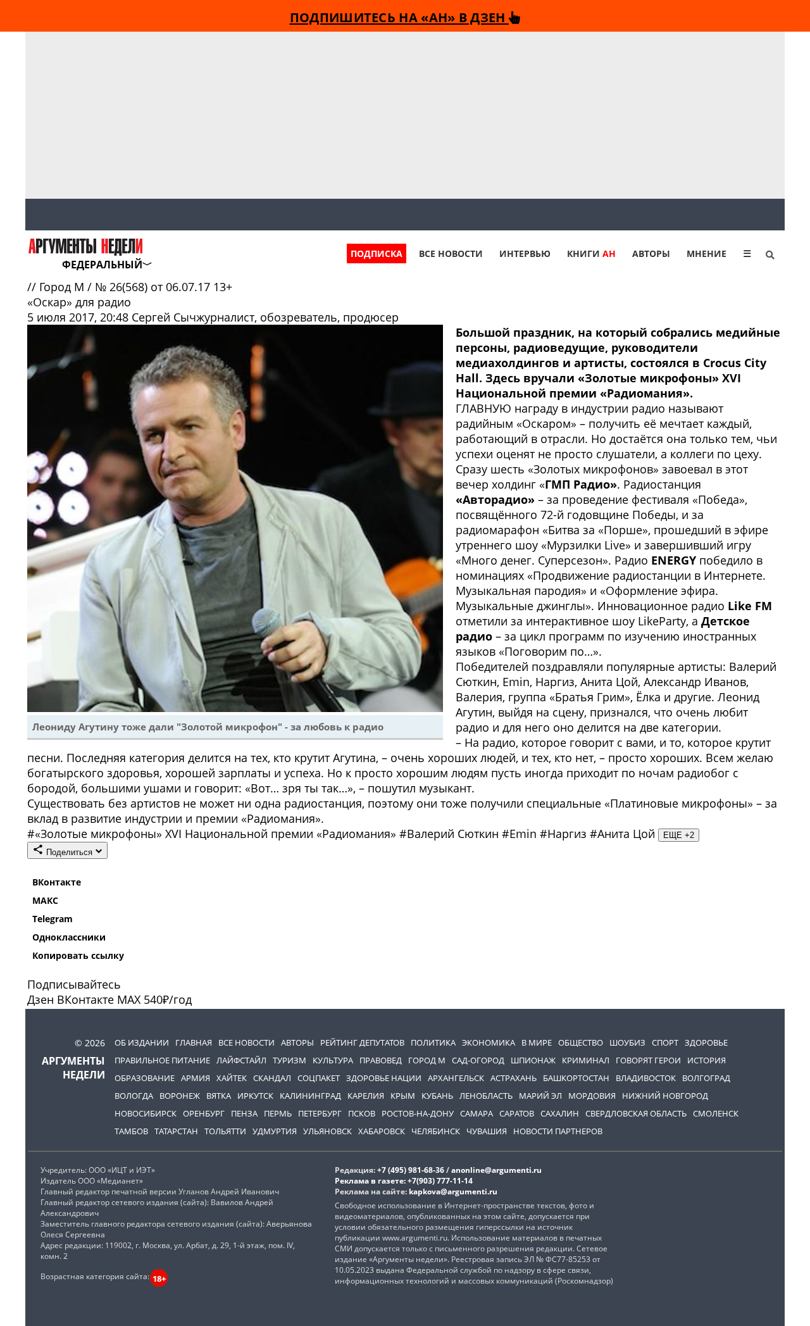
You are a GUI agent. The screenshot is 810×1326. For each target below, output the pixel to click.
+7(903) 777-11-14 (440, 1180)
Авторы (651, 253)
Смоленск (715, 1113)
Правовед (380, 1060)
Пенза (244, 1113)
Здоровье (706, 1042)
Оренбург (204, 1113)
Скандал (272, 1078)
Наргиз (565, 833)
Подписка (376, 253)
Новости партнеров (557, 1131)
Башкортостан (576, 1078)
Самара (476, 1113)
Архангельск (456, 1078)
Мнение (706, 253)
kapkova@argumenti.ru (453, 1191)
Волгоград (706, 1078)
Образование (145, 1078)
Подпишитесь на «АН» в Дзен (399, 17)
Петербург (320, 1113)
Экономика (488, 1042)
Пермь (278, 1113)
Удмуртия (274, 1131)
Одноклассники (69, 937)
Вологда (134, 1095)
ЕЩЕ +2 (678, 835)
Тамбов (131, 1131)
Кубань (437, 1095)
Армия (195, 1078)
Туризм (289, 1060)
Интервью (525, 253)
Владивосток (646, 1078)
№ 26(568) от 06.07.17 (154, 286)
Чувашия (486, 1131)
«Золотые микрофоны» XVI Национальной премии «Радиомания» (213, 833)
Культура (333, 1060)
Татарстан (176, 1131)
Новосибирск (146, 1113)
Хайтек (231, 1078)
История (706, 1060)
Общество (580, 1042)
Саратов (516, 1113)
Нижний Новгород (665, 1095)
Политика (433, 1042)
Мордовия (592, 1095)
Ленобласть (486, 1095)
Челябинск (435, 1131)
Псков (361, 1113)
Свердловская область (636, 1113)
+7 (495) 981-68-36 (410, 1170)
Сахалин (559, 1113)
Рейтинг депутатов (362, 1042)
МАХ (128, 999)
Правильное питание (162, 1060)
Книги (591, 253)
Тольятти (225, 1131)
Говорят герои (648, 1060)
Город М (63, 286)
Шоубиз (627, 1042)
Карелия (365, 1095)
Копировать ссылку (78, 955)
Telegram (52, 919)
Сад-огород (478, 1060)
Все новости (451, 253)
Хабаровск (381, 1131)
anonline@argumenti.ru (496, 1170)
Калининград (310, 1095)
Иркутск (255, 1095)
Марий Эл (540, 1095)
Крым (402, 1095)
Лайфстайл (241, 1060)
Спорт (665, 1042)
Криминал (585, 1060)
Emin (521, 833)
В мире (536, 1042)
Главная (193, 1042)
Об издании (142, 1042)
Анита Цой (624, 833)
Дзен (40, 999)
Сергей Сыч (164, 317)
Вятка (218, 1095)
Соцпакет (318, 1078)
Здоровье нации (383, 1078)
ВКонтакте (56, 882)
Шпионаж (533, 1060)
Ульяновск (327, 1131)
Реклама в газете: (370, 1180)
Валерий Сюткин (450, 833)
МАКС (45, 900)
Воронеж (179, 1095)
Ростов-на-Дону (418, 1113)
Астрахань (513, 1078)
